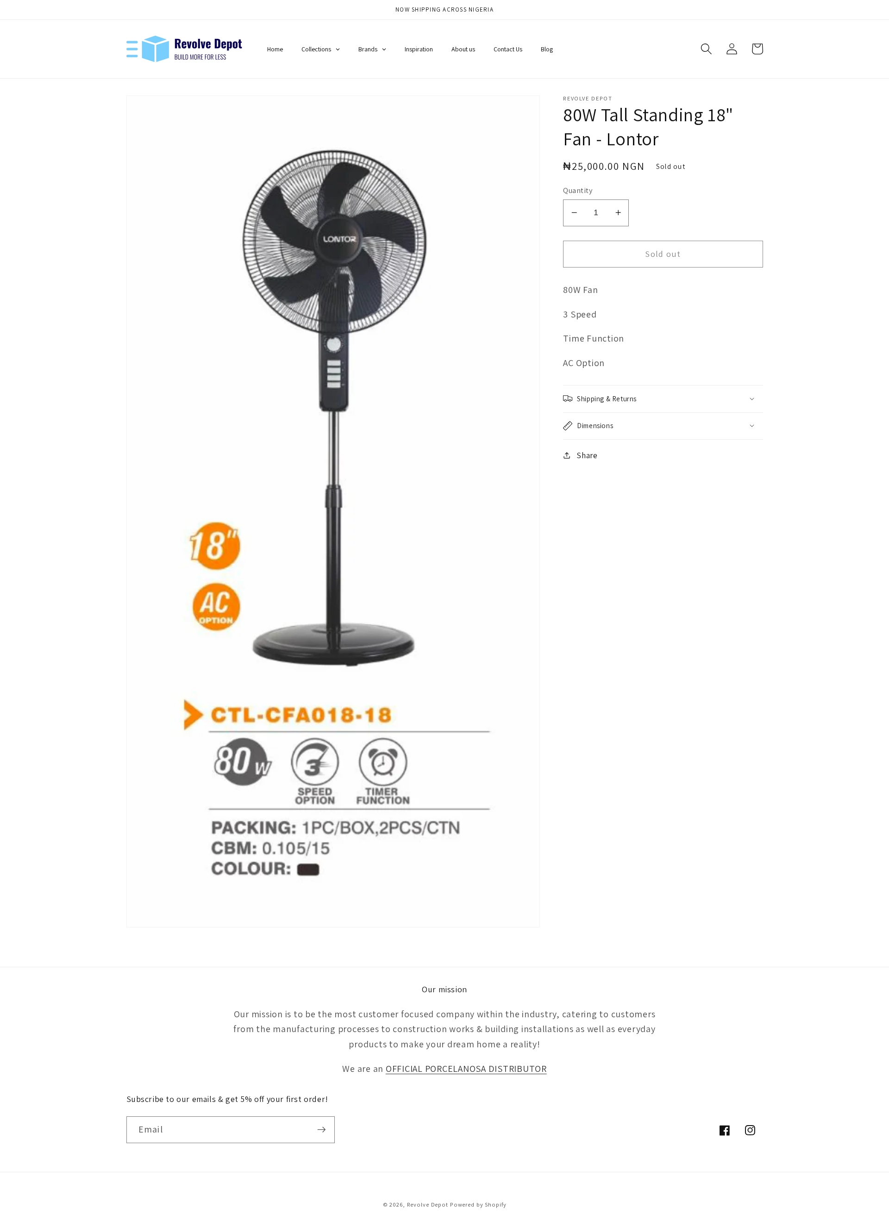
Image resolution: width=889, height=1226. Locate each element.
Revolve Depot (427, 1204)
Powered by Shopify (478, 1204)
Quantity (577, 190)
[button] (706, 49)
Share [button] (587, 454)
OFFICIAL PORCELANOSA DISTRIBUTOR (466, 1069)
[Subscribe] (321, 1129)
